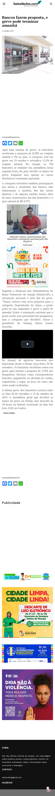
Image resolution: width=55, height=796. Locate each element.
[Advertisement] (27, 106)
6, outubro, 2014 (7, 31)
